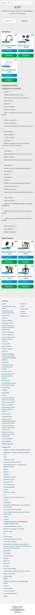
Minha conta (7, 561)
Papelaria (6, 174)
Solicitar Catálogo (8, 588)
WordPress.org (24, 316)
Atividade (6, 471)
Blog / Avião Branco (9, 484)
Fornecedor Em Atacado (10, 541)
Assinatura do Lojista (9, 459)
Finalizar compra (8, 536)
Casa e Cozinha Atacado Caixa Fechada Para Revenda (18, 126)
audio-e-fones (8, 100)
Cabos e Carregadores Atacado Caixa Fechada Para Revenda (17, 113)
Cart (5, 494)
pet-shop (6, 180)
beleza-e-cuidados (9, 106)
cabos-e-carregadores (10, 120)
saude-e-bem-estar (9, 200)
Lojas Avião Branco (8, 555)
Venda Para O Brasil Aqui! (10, 593)
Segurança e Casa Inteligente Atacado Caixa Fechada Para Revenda (17, 204)
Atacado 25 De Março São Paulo (12, 462)
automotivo (7, 103)
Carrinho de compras (9, 492)
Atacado (6, 91)
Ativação (6, 469)
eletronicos (7, 140)
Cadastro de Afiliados (9, 487)
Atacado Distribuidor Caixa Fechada (13, 95)
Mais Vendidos (8, 171)
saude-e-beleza (8, 197)
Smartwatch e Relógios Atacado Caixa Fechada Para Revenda (17, 212)
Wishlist (5, 596)
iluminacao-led (8, 165)
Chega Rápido (7, 502)
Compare (6, 516)
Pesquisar (25, 21)
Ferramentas (7, 151)
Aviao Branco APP (8, 482)
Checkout (6, 500)
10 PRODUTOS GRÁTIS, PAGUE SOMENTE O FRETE (17, 450)
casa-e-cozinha (8, 131)
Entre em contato (8, 531)
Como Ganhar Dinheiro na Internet (12, 509)
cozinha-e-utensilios (9, 137)
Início (4, 2)
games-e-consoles (9, 157)
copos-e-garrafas (8, 134)
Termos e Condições (9, 591)
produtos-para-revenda (10, 186)
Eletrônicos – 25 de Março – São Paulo (14, 529)
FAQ (5, 534)
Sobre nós (6, 586)
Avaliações (6, 474)
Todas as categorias (9, 226)
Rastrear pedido (8, 576)
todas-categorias (8, 229)
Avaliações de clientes (9, 477)
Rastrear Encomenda (9, 573)
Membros (6, 558)
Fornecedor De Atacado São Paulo (13, 539)
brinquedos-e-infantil (9, 109)
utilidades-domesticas (9, 232)
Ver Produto (9, 50)
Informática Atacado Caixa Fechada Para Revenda (17, 168)
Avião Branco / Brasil (9, 479)
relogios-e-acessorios (10, 189)
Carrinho (6, 489)
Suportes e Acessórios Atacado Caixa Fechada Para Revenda (17, 219)
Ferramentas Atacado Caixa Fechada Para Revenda (17, 154)
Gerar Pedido (7, 550)
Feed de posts (24, 309)
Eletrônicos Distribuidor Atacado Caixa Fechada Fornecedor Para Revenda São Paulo (15, 144)
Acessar (22, 306)
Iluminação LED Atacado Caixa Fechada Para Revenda (18, 160)
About (5, 457)
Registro (6, 578)
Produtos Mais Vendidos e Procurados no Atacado (17, 571)
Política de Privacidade (10, 568)
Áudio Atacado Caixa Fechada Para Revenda (16, 98)
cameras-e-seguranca (10, 123)
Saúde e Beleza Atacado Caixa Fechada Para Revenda (18, 192)
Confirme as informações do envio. (13, 526)
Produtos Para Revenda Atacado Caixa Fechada (16, 183)
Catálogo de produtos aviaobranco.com (14, 497)
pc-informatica (8, 177)
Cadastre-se (23, 303)
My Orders (6, 566)
